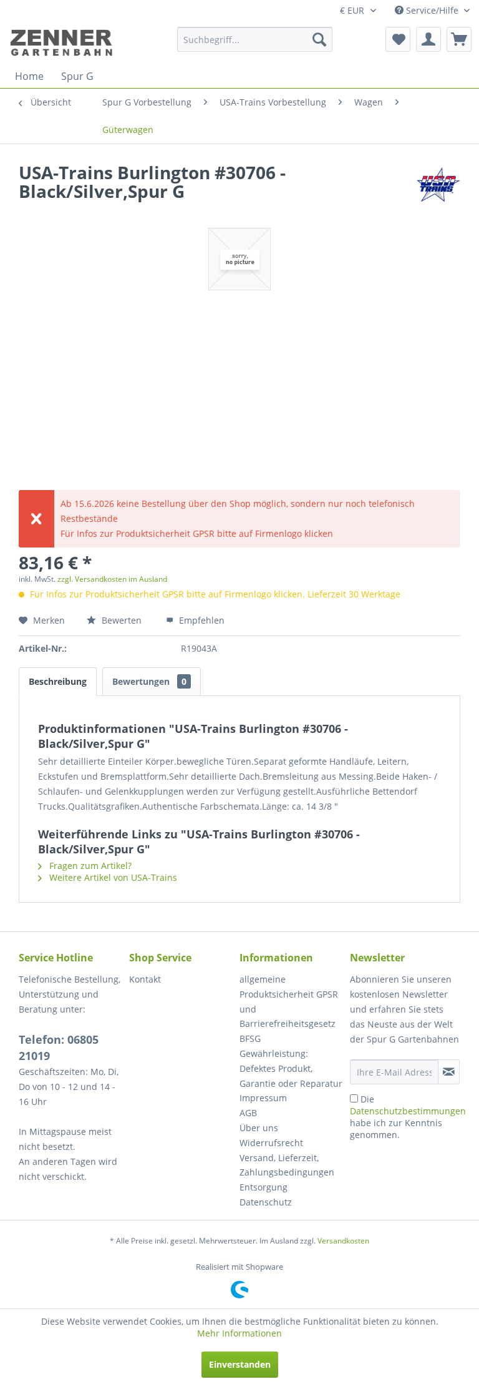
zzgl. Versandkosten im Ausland (112, 579)
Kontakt (145, 979)
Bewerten (121, 620)
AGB (248, 1113)
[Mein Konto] (428, 39)
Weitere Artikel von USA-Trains (112, 877)
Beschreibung (58, 681)
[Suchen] (319, 39)
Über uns (259, 1128)
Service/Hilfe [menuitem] (432, 10)
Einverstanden (240, 1364)
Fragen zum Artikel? (89, 865)
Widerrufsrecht (271, 1143)
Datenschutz (266, 1202)
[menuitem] (255, 39)
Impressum (263, 1098)
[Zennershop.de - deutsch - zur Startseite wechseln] (63, 42)
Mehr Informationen (239, 1333)
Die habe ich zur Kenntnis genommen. (408, 1117)
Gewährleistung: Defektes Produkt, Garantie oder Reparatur (291, 1068)
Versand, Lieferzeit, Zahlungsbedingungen (287, 1165)
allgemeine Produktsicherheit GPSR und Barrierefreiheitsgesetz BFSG (289, 1008)
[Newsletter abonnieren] (449, 1071)
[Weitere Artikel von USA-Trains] (438, 185)
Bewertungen (149, 681)
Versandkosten (343, 1240)
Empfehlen (201, 620)
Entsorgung (264, 1187)
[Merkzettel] (397, 39)
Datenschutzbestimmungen (408, 1111)
